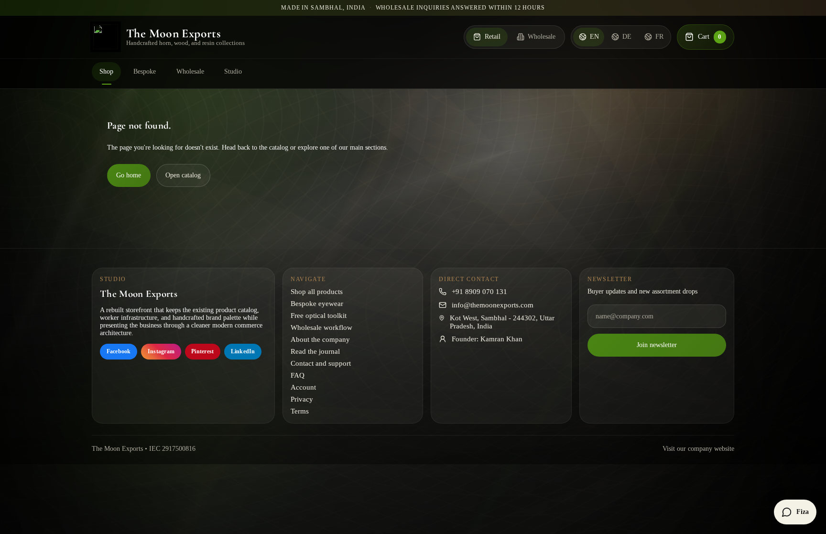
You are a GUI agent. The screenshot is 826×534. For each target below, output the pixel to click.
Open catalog (183, 175)
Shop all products (317, 291)
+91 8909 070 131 (479, 291)
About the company (320, 339)
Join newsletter (657, 345)
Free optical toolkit (319, 315)
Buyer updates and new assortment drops (642, 291)
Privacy (302, 399)
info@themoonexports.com (492, 305)
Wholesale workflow (321, 327)
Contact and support (321, 363)
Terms (300, 411)
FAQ (297, 375)
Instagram (161, 351)
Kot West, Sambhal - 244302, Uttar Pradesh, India (502, 322)
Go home (128, 175)
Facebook (119, 351)
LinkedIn (243, 351)
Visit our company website (698, 448)
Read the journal (315, 351)
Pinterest (202, 351)
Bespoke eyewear (317, 303)
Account (303, 387)
